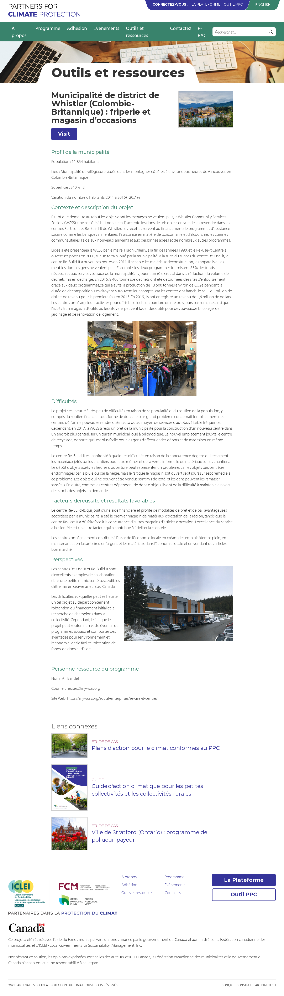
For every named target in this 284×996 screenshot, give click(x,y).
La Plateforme (205, 4)
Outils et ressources (137, 31)
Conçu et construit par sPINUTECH (249, 985)
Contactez (180, 28)
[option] (263, 4)
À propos (19, 31)
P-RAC (202, 31)
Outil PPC (233, 4)
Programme (48, 28)
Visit (64, 134)
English (263, 5)
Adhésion (77, 28)
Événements (106, 28)
